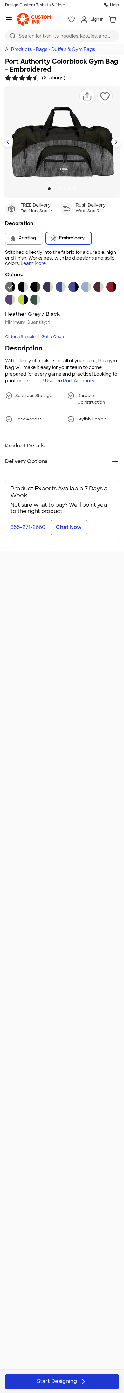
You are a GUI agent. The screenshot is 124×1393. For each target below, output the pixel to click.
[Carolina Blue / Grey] (86, 287)
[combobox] (62, 36)
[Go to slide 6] (74, 188)
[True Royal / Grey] (61, 287)
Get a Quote (53, 336)
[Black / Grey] (23, 287)
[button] (87, 96)
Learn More (33, 263)
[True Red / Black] (111, 287)
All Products (18, 49)
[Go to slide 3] (59, 188)
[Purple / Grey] (10, 300)
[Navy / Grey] (48, 287)
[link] (34, 19)
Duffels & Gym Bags (73, 49)
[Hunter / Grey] (35, 300)
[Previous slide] (8, 142)
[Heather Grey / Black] (10, 287)
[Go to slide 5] (69, 188)
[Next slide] (116, 142)
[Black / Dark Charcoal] (35, 287)
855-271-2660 (27, 527)
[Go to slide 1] (49, 188)
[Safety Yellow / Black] (23, 300)
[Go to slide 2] (54, 188)
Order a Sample (20, 336)
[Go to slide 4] (64, 188)
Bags (41, 49)
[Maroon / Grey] (98, 287)
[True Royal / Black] (73, 287)
